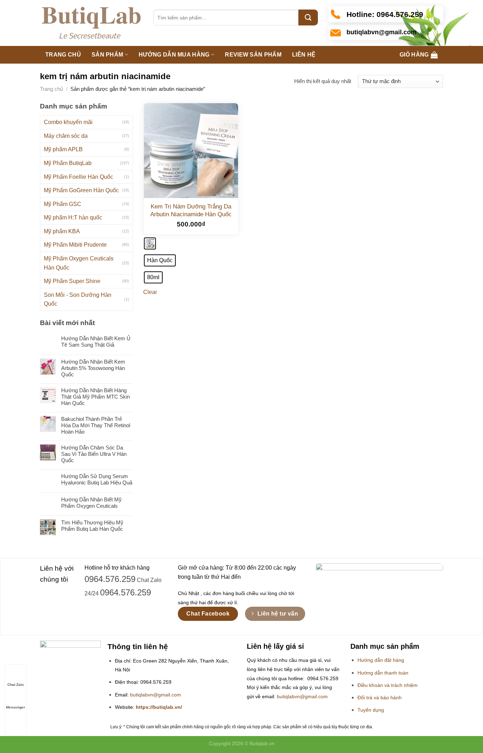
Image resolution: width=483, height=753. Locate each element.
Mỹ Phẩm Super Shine (72, 281)
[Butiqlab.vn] (91, 23)
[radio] (150, 243)
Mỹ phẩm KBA (62, 231)
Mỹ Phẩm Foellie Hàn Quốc (78, 177)
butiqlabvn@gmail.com (155, 695)
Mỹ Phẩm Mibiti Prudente (75, 245)
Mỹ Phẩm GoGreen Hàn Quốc (81, 190)
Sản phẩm (107, 55)
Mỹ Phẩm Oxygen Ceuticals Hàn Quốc (79, 263)
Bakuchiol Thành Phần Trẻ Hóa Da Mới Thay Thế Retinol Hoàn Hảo (95, 425)
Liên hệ (303, 55)
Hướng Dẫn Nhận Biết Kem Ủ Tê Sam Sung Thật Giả (95, 341)
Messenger (15, 707)
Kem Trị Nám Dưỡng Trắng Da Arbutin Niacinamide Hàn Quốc (191, 210)
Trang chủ (63, 55)
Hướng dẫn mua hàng (174, 55)
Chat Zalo (15, 685)
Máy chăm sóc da (66, 136)
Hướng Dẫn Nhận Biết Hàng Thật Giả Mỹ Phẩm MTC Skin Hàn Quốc (95, 396)
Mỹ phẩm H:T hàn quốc (73, 217)
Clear (150, 292)
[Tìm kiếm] (308, 17)
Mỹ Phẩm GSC (62, 204)
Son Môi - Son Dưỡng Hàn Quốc (77, 299)
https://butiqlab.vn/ (159, 707)
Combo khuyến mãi (68, 122)
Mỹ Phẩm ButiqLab (68, 163)
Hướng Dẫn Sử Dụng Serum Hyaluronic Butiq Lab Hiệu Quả (96, 479)
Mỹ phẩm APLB (63, 149)
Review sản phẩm (253, 55)
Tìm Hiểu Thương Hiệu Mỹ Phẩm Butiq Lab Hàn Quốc (92, 525)
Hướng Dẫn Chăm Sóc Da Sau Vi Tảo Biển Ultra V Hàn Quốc (94, 454)
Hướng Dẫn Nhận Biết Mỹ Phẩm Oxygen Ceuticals (91, 502)
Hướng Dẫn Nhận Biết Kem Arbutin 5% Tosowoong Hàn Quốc (93, 368)
